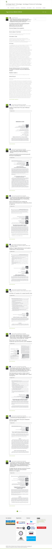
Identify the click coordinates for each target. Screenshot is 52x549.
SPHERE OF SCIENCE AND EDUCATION (17, 198)
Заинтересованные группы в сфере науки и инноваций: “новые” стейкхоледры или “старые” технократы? (20, 374)
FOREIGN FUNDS (22, 462)
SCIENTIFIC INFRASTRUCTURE (13, 463)
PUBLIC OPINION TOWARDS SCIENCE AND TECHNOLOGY (20, 368)
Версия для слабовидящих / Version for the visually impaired (41, 527)
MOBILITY (16, 246)
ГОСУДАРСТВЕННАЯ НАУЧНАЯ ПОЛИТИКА (24, 464)
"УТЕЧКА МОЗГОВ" (13, 462)
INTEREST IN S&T (27, 367)
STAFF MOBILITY (27, 463)
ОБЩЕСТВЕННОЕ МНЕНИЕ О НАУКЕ (21, 370)
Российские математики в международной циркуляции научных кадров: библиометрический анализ (19, 25)
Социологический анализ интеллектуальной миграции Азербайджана (19, 155)
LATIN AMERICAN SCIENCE (22, 105)
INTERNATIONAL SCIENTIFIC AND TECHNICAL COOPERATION (20, 19)
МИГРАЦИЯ (19, 417)
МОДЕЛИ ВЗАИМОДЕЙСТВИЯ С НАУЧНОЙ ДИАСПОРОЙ (23, 337)
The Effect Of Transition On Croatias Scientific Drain (20, 293)
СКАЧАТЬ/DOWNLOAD (12, 143)
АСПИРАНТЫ (11, 464)
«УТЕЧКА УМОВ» (13, 150)
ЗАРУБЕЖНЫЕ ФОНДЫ (13, 465)
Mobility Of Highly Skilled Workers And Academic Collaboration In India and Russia (20, 248)
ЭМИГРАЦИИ (11, 152)
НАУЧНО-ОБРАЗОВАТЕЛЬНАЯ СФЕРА (15, 199)
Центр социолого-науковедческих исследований (19, 104)
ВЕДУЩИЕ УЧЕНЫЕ (16, 464)
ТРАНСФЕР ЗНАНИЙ (19, 338)
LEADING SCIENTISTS (27, 462)
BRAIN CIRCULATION (13, 290)
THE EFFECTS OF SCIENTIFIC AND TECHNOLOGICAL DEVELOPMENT (19, 369)
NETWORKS (13, 336)
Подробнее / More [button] (12, 157)
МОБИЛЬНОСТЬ (24, 417)
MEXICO (11, 336)
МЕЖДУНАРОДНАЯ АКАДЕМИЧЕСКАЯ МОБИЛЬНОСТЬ (18, 20)
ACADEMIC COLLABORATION (14, 245)
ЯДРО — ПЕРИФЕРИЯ (25, 338)
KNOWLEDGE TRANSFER (26, 335)
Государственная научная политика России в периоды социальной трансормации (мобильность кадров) (19, 469)
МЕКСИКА (14, 337)
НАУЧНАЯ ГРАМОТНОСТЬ (13, 370)
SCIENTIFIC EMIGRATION (20, 197)
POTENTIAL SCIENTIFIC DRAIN (24, 290)
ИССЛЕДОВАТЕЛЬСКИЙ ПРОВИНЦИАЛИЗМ (22, 465)
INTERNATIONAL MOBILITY (19, 335)
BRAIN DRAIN (16, 105)
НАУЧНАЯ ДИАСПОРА (18, 21)
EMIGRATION (24, 150)
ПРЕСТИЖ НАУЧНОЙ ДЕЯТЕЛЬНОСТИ (23, 371)
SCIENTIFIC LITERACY (25, 368)
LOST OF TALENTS (28, 105)
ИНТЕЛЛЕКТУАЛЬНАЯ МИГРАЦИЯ (17, 20)
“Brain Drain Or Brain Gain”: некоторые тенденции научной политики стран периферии (20, 340)
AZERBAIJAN (17, 150)
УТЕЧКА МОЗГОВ (24, 21)
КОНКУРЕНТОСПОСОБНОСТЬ (14, 417)
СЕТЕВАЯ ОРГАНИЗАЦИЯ (13, 338)
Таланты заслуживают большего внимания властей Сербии (19, 420)
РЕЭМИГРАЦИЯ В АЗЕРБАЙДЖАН (23, 151)
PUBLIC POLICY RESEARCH (19, 336)
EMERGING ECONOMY (25, 245)
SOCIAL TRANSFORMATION (21, 463)
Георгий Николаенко (15, 17)
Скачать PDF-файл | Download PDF (13, 99)
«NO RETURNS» (13, 105)
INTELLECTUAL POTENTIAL (13, 197)
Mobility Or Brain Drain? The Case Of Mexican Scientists (19, 108)
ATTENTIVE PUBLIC (18, 367)
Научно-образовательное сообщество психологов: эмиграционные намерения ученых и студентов (20, 203)
